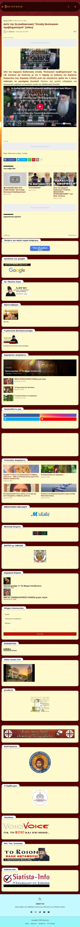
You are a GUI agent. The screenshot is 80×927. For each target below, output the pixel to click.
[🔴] (15, 179)
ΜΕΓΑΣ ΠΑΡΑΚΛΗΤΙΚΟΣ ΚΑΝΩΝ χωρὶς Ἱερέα (30, 379)
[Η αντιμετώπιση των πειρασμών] (8, 398)
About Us (34, 923)
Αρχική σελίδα (8, 20)
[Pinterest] (33, 159)
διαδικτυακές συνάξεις (20, 20)
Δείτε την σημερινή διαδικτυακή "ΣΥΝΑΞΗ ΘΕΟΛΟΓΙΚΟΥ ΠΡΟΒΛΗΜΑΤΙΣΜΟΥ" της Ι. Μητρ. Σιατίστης (63, 192)
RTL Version (51, 923)
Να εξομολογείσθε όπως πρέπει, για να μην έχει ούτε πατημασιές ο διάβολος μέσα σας (20, 495)
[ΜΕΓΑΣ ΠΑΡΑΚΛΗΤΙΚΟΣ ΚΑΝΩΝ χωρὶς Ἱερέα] (8, 381)
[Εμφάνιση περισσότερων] (41, 159)
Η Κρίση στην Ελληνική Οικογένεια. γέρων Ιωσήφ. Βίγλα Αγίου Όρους (58, 495)
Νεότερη (7, 235)
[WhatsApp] (29, 159)
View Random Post (40, 248)
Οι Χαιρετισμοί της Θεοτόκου (24, 387)
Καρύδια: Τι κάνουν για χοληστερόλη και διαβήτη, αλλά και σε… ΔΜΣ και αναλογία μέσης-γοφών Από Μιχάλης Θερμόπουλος (21, 476)
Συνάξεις (24, 153)
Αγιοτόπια (46, 920)
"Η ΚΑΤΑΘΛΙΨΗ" (34, 188)
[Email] (37, 159)
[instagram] (58, 415)
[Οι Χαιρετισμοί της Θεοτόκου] (8, 389)
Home (27, 923)
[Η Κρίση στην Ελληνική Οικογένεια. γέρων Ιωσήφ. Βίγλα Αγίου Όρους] (58, 488)
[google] (22, 423)
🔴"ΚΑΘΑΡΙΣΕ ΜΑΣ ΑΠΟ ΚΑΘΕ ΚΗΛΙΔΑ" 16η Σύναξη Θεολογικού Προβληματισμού (14, 190)
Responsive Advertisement (40, 43)
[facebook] (22, 415)
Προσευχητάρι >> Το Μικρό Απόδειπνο (23, 371)
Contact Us (42, 923)
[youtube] (58, 419)
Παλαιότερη (72, 235)
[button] (2, 6)
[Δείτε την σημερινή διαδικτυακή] (64, 179)
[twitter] (22, 419)
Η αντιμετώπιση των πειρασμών (26, 396)
